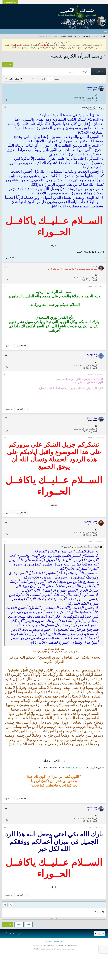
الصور (72, 72)
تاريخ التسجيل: (91, 98)
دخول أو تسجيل (11, 2)
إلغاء (28, 924)
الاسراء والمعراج (75, 768)
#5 (5, 541)
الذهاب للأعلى (8, 933)
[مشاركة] (7, 100)
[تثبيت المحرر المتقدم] (11, 905)
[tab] (98, 71)
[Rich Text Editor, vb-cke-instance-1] (54, 912)
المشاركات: (92, 101)
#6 (5, 827)
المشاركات (98, 72)
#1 (5, 107)
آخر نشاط (84, 72)
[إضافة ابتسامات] (5, 905)
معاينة (19, 924)
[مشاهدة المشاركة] (62, 547)
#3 (5, 374)
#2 (5, 286)
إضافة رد (7, 924)
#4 (5, 438)
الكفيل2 (101, 933)
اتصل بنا (19, 933)
